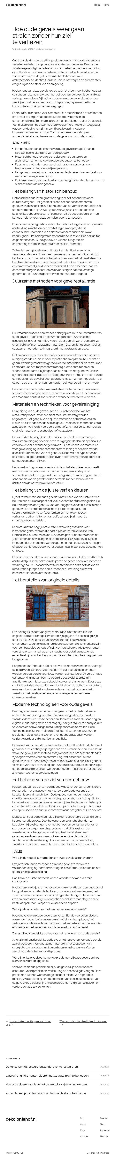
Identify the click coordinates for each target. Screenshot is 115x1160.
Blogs (97, 4)
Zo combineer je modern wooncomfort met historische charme (46, 1093)
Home (106, 4)
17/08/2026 (104, 1066)
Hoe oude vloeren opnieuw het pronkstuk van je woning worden (46, 1084)
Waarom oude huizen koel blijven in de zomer (83, 1021)
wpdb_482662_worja (31, 49)
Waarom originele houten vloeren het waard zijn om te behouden (47, 1075)
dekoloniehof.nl (16, 5)
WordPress (104, 1152)
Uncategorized (49, 49)
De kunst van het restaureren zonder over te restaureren (42, 1066)
